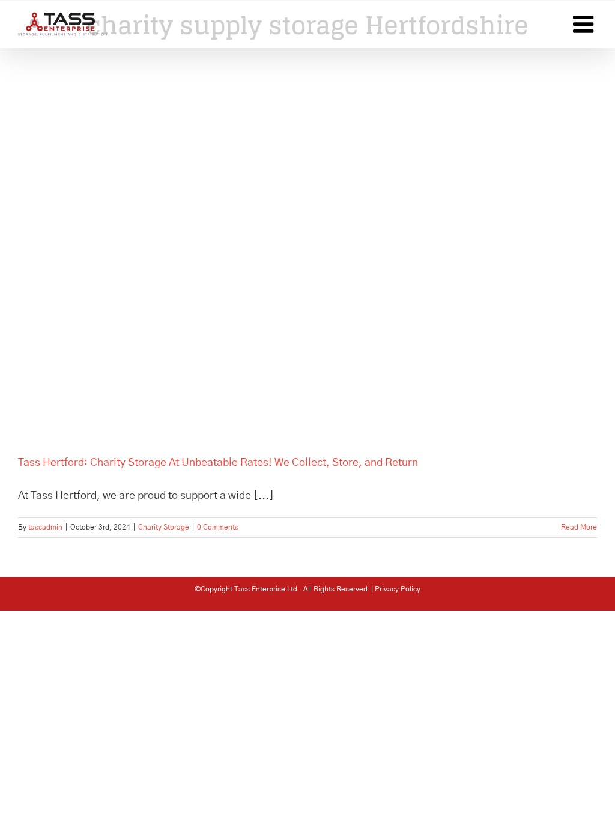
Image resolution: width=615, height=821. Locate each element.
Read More (579, 527)
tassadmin (45, 527)
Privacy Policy (397, 589)
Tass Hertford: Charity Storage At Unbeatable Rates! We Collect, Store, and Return (218, 462)
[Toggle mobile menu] (585, 24)
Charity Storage (163, 527)
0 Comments (217, 527)
